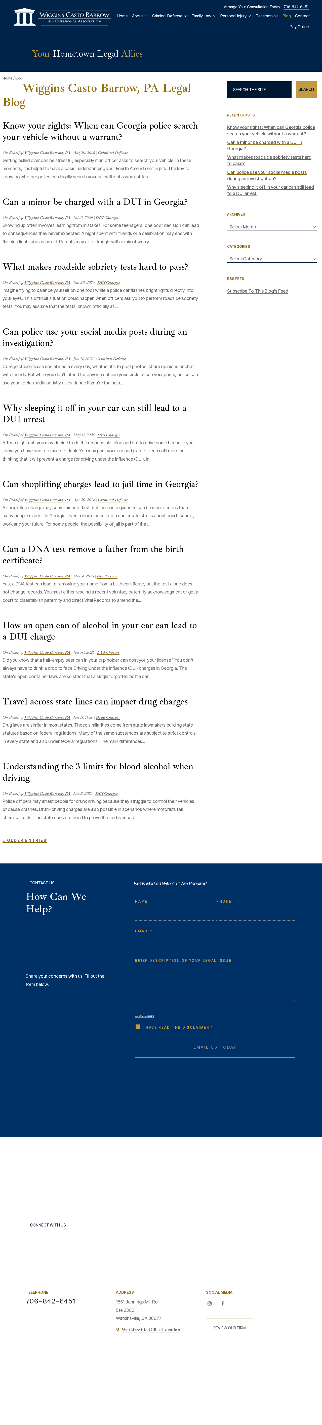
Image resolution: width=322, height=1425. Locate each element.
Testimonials (267, 15)
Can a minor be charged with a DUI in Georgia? (95, 202)
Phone (224, 901)
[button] (314, 1386)
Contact (302, 15)
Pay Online (299, 26)
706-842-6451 (296, 7)
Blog (287, 15)
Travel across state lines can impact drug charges (95, 701)
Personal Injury (233, 15)
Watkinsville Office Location (151, 1329)
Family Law (201, 15)
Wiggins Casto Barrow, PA (47, 152)
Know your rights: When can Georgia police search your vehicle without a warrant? (100, 131)
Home (122, 15)
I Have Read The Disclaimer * (178, 1027)
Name (141, 901)
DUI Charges (107, 217)
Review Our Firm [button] (229, 1328)
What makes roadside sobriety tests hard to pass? (95, 266)
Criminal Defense (167, 15)
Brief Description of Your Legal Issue (183, 961)
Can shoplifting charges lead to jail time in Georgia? (100, 484)
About (137, 15)
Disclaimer (144, 1015)
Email (143, 931)
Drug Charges (108, 717)
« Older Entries (25, 840)
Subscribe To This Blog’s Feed (257, 291)
